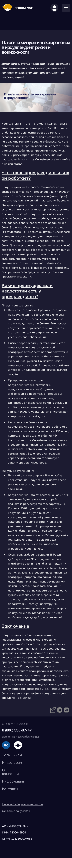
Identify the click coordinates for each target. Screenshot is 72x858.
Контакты (10, 789)
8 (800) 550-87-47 (17, 730)
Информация (13, 781)
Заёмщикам (12, 755)
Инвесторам (12, 762)
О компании (10, 772)
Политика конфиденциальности (22, 804)
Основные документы (15, 810)
